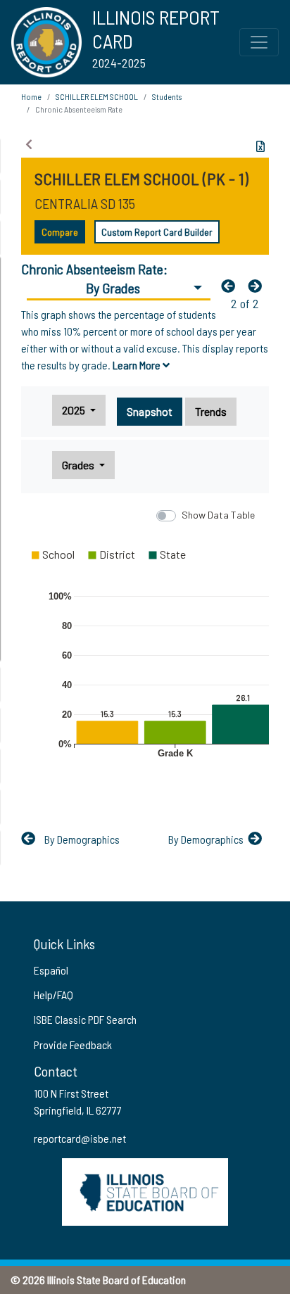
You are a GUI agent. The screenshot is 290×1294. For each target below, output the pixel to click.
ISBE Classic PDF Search (85, 1019)
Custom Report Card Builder (157, 232)
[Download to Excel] (260, 146)
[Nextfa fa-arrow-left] (258, 285)
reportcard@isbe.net (80, 1138)
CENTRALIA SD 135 (84, 203)
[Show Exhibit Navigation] (29, 144)
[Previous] (231, 285)
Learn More (138, 365)
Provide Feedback (73, 1044)
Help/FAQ (53, 994)
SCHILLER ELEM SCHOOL (97, 96)
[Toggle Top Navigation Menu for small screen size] (259, 42)
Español (51, 970)
